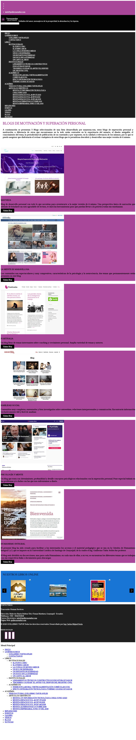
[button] (18, 590)
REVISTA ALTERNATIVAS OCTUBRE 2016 (27, 101)
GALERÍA (8, 110)
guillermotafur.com (18, 620)
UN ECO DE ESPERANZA (21, 53)
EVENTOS (8, 108)
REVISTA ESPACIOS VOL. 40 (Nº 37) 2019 (27, 95)
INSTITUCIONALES (16, 62)
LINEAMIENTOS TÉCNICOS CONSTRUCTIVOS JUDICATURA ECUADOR (42, 680)
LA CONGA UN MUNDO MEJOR (24, 51)
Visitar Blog (7, 210)
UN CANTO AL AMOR (20, 60)
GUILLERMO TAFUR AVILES (19, 38)
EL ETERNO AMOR (19, 49)
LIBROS (7, 42)
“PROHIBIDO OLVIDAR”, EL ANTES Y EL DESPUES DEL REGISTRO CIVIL (42, 682)
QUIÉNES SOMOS (11, 35)
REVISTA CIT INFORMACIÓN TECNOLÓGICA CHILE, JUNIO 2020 (40, 698)
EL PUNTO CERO (19, 46)
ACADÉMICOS (14, 73)
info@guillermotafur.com (15, 12)
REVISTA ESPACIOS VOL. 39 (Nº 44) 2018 (27, 99)
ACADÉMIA (9, 84)
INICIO (7, 33)
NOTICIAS (8, 117)
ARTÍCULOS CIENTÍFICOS (18, 88)
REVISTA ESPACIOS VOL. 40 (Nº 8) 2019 (26, 97)
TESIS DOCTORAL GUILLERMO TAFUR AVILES (26, 86)
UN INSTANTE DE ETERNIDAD (24, 55)
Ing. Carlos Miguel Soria (73, 624)
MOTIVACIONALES (16, 44)
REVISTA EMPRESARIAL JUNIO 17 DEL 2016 (28, 103)
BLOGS (7, 114)
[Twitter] (9, 635)
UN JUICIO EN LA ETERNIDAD (24, 57)
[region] (68, 590)
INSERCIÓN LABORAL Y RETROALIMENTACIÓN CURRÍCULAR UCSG (41, 687)
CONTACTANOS (15, 40)
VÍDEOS (8, 112)
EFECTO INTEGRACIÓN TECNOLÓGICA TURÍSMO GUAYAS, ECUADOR (42, 689)
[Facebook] (6, 635)
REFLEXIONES (10, 106)
